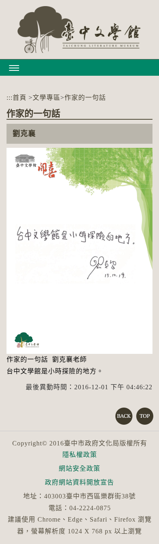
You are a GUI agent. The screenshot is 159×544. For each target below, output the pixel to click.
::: (10, 97)
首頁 (19, 97)
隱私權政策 (79, 454)
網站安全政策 (79, 468)
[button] (79, 67)
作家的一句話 (85, 97)
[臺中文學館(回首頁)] (79, 29)
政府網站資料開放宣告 (79, 482)
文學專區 (46, 97)
